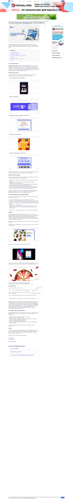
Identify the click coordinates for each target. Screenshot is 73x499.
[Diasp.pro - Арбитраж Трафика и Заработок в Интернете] (11, 1)
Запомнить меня (34, 290)
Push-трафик (11, 337)
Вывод (12, 59)
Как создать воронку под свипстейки (17, 58)
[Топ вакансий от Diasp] (63, 53)
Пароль (32, 284)
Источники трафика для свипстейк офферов (18, 55)
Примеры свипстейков (15, 53)
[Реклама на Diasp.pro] (36, 7)
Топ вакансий (55, 50)
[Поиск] (60, 1)
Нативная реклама (12, 338)
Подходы (12, 56)
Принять (62, 497)
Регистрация (38, 293)
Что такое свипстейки (15, 52)
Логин (32, 280)
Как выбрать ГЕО (14, 57)
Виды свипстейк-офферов (15, 54)
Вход (63, 1)
